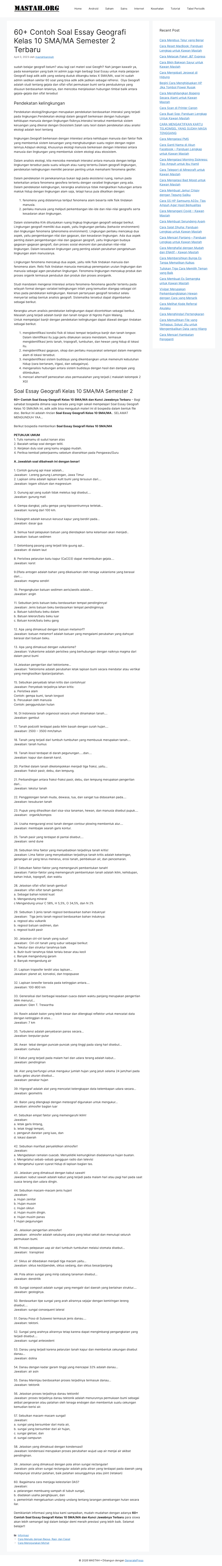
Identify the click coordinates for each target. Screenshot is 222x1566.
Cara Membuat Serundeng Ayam (182, 221)
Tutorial (175, 8)
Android (93, 8)
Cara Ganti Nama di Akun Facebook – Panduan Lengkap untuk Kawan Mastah (181, 149)
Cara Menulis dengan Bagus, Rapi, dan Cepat (44, 1539)
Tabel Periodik (196, 8)
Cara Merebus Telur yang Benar (182, 40)
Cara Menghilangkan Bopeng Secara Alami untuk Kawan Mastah (180, 97)
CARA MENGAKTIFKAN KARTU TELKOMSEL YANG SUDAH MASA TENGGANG (183, 128)
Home (78, 8)
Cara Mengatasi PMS (174, 139)
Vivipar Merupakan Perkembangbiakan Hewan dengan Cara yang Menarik (178, 293)
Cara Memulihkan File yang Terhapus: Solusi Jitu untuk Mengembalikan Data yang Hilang (183, 324)
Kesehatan (157, 8)
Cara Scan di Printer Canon (178, 108)
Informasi (23, 1535)
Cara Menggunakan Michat (33, 1542)
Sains (124, 8)
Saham (109, 8)
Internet (139, 8)
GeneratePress (134, 1560)
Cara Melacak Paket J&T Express (182, 56)
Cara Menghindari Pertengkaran (182, 314)
